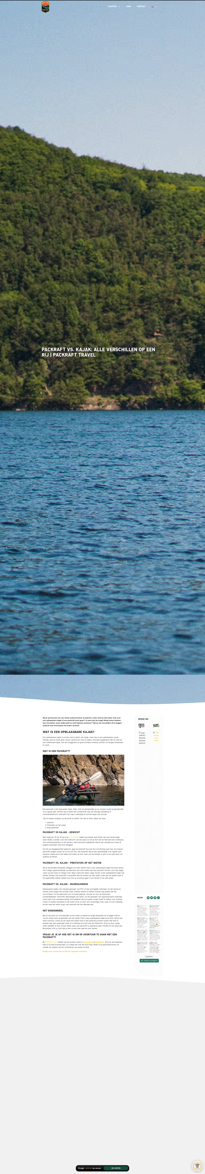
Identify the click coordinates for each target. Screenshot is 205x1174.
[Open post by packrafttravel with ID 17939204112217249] (155, 922)
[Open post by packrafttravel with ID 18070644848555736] (142, 935)
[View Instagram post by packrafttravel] (147, 914)
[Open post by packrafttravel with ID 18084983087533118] (142, 910)
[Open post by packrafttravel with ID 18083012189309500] (155, 910)
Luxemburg (88, 942)
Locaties (112, 6)
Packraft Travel (51, 942)
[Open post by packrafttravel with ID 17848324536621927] (155, 935)
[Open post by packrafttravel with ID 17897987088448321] (142, 922)
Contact (141, 6)
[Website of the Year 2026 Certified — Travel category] (197, 1166)
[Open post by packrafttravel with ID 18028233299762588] (155, 947)
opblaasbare (74, 837)
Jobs (128, 6)
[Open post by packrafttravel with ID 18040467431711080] (142, 947)
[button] (148, 897)
